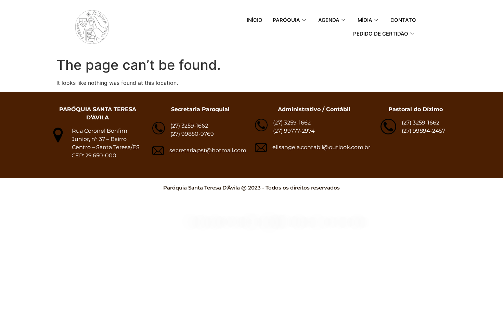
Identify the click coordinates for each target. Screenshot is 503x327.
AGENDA (328, 20)
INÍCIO (254, 20)
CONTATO (403, 20)
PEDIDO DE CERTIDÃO (380, 33)
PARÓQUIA (286, 20)
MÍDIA (365, 20)
